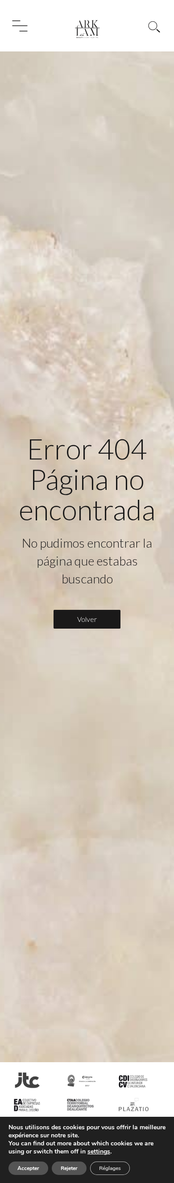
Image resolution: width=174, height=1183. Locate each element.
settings (98, 1152)
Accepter (28, 1168)
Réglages (110, 1168)
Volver (87, 619)
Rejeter (69, 1168)
